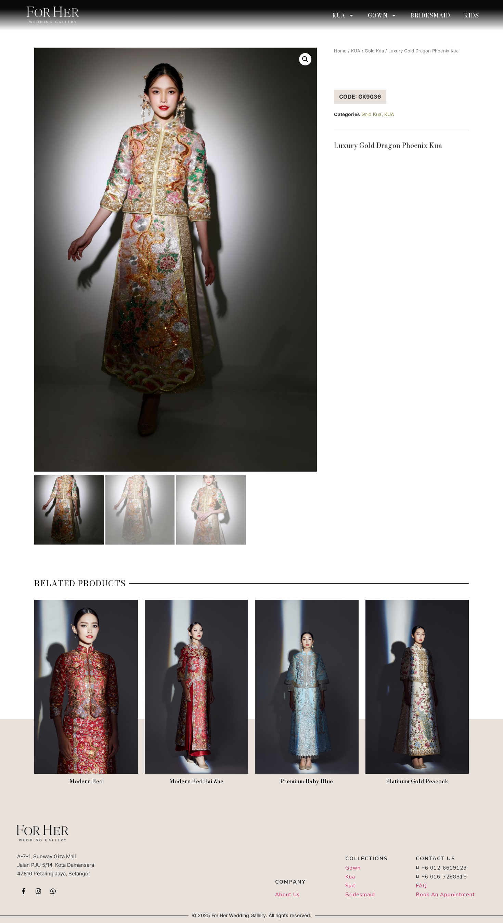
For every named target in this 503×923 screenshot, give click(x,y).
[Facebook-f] (23, 891)
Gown (378, 15)
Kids (471, 15)
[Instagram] (38, 891)
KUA (338, 15)
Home (340, 50)
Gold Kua (374, 50)
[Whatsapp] (53, 891)
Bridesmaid (430, 15)
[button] (305, 59)
